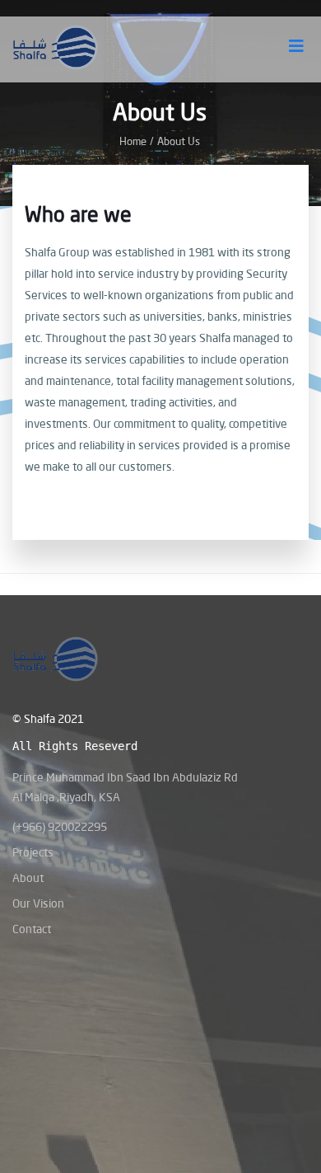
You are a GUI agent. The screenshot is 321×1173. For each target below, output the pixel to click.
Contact (31, 929)
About (28, 877)
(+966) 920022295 (59, 826)
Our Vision (38, 903)
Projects (33, 852)
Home (133, 141)
